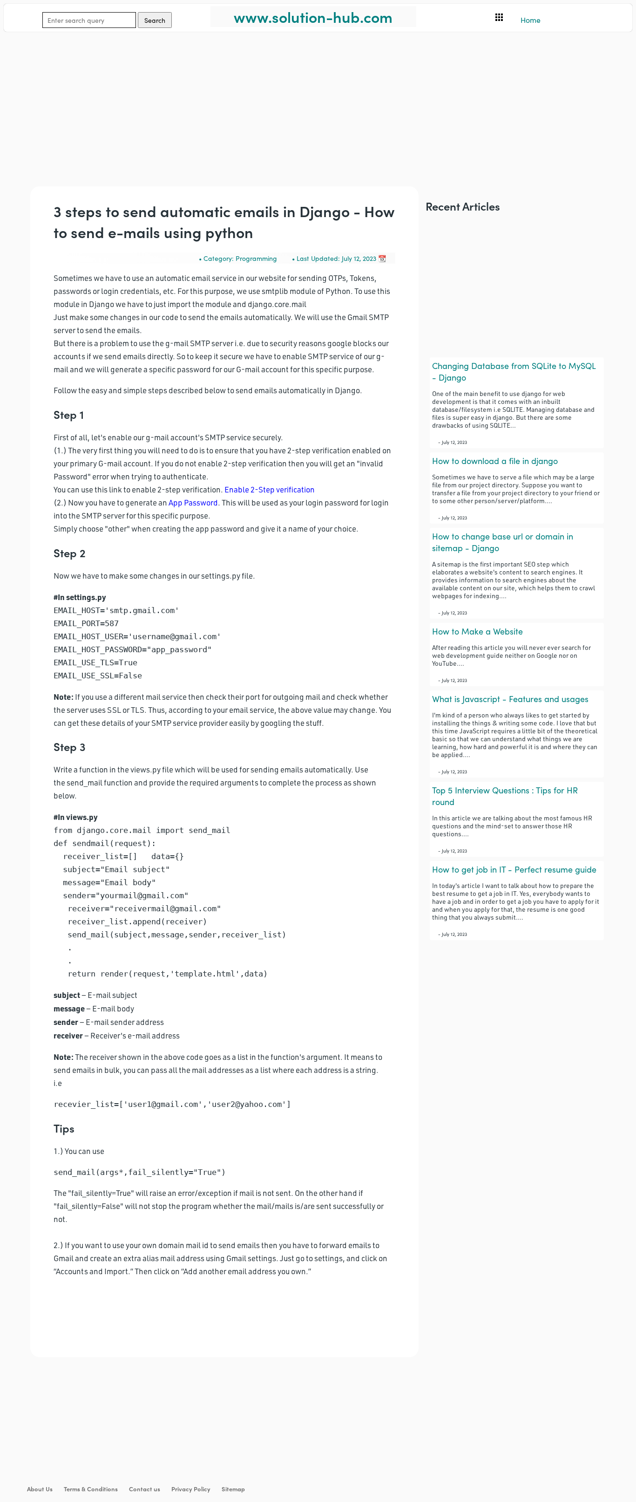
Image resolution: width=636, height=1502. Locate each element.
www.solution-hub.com (313, 16)
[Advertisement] (283, 97)
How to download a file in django (495, 460)
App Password (193, 502)
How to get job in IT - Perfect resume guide (514, 869)
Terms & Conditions (91, 1488)
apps (499, 17)
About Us (40, 1488)
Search (154, 20)
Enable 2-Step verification (269, 489)
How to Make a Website (477, 631)
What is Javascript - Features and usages (510, 698)
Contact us (144, 1488)
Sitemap (233, 1488)
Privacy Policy (190, 1488)
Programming (256, 258)
